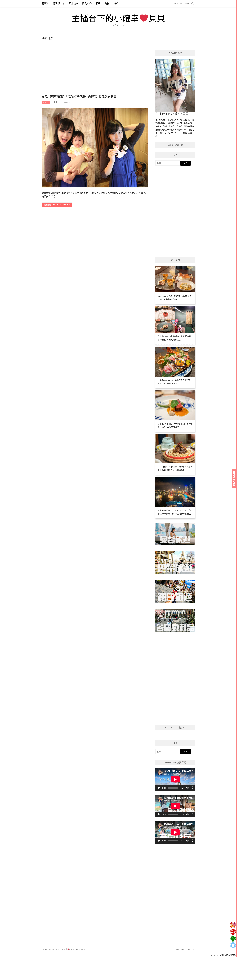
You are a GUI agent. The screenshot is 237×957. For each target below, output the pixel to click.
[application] (175, 779)
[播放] (159, 787)
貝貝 (55, 102)
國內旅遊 (87, 3)
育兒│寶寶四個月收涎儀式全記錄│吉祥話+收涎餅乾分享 (79, 97)
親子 (98, 3)
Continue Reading (60, 205)
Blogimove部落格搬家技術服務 (223, 955)
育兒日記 (46, 102)
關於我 (45, 3)
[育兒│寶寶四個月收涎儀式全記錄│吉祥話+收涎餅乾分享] (95, 147)
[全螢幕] (191, 787)
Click (234, 478)
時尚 (107, 3)
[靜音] (187, 787)
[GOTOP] (233, 945)
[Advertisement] (95, 72)
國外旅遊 (73, 3)
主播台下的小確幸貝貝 (118, 18)
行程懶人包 (59, 3)
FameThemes (191, 949)
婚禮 (116, 3)
